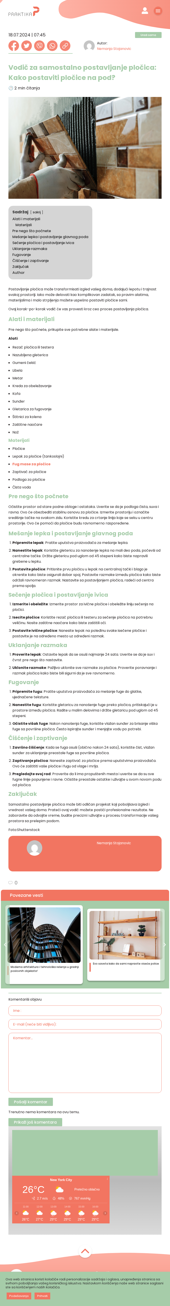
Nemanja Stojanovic (114, 48)
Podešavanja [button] (19, 1296)
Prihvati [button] (42, 1296)
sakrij (37, 212)
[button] (5, 944)
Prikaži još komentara (35, 1122)
